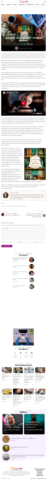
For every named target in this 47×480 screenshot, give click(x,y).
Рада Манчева (22, 48)
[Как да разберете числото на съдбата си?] (6, 439)
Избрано (23, 412)
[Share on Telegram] (30, 44)
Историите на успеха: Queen (19, 265)
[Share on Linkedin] (28, 44)
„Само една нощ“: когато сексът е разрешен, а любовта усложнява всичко (17, 379)
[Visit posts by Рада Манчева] (17, 48)
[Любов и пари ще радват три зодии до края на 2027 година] (40, 391)
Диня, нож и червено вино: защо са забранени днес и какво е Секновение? (20, 259)
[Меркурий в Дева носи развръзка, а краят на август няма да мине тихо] (18, 391)
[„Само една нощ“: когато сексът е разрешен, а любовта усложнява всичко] (18, 370)
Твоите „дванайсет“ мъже (19, 285)
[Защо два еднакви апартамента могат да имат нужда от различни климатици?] (6, 457)
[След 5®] (23, 1)
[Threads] (31, 354)
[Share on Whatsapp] (26, 44)
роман (25, 206)
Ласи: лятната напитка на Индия (6, 397)
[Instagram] (26, 354)
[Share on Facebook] (22, 44)
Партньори (39, 475)
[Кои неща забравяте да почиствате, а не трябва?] (40, 370)
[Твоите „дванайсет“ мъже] (31, 286)
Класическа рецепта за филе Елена (27, 397)
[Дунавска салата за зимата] (6, 448)
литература (13, 206)
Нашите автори (39, 469)
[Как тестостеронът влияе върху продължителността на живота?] (29, 370)
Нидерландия (20, 206)
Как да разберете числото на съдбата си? (23, 438)
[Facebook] (15, 354)
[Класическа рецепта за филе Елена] (29, 391)
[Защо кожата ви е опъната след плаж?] (31, 280)
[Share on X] (24, 44)
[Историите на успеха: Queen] (31, 266)
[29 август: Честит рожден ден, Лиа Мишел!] (31, 273)
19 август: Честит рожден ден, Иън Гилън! (12, 427)
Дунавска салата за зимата (19, 447)
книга (8, 206)
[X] (20, 354)
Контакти (39, 470)
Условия (39, 472)
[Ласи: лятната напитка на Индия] (7, 391)
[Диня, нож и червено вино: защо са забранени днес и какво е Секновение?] (31, 259)
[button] (2, 1)
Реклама (39, 473)
